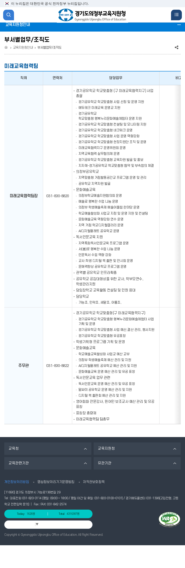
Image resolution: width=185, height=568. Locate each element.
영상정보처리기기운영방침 (55, 482)
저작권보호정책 (94, 482)
